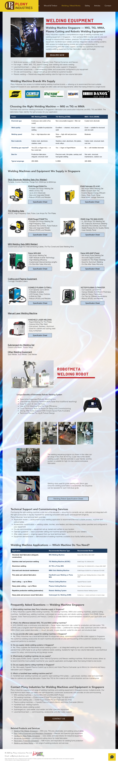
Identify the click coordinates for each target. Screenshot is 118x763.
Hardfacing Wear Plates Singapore (27, 736)
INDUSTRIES (23, 8)
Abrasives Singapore (22, 738)
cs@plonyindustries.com (19, 756)
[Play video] (28, 460)
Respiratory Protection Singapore (26, 741)
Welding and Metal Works (23, 743)
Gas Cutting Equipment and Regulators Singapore (33, 733)
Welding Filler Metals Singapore (26, 731)
